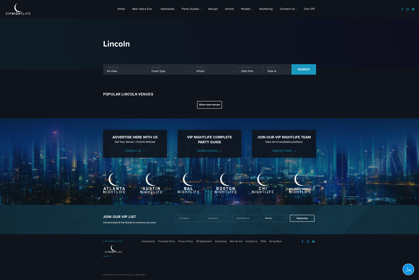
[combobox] (125, 71)
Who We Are (236, 241)
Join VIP (309, 8)
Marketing (266, 8)
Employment (148, 241)
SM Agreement (204, 241)
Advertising (221, 241)
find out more (282, 150)
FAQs (263, 241)
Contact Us (287, 8)
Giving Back (275, 241)
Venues (213, 8)
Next (325, 182)
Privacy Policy (185, 241)
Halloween (168, 8)
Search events (207, 150)
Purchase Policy (166, 241)
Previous (94, 182)
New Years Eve (142, 8)
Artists (229, 8)
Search (304, 69)
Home (121, 8)
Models (246, 8)
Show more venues (209, 104)
